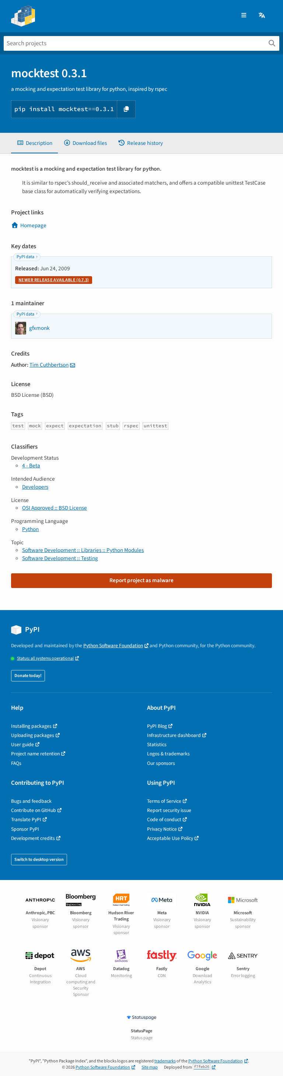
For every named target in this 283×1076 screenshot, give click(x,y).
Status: (45, 658)
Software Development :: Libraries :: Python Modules (83, 550)
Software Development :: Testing (60, 558)
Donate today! (28, 676)
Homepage (33, 225)
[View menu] (244, 15)
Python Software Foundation (113, 645)
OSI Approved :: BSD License (54, 508)
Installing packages (31, 726)
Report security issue (169, 810)
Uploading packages (32, 735)
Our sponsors (161, 763)
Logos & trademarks (168, 753)
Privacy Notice (162, 829)
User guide (22, 744)
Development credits (33, 838)
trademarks (165, 1061)
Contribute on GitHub (33, 810)
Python (30, 529)
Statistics (157, 744)
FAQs (16, 763)
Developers (35, 487)
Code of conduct (164, 819)
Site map (150, 1067)
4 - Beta (31, 466)
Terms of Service (164, 801)
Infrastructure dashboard (174, 735)
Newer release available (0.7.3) (53, 280)
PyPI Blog (157, 726)
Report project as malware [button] (141, 580)
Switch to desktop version (39, 859)
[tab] (34, 143)
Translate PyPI (26, 819)
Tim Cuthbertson (49, 365)
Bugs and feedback (31, 801)
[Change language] (262, 15)
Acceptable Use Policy (170, 838)
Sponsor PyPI (25, 829)
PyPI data (25, 257)
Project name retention (35, 753)
